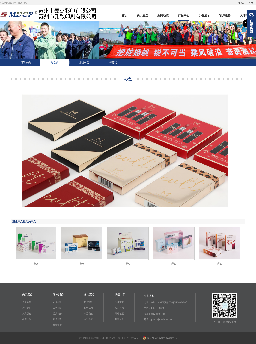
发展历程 (26, 313)
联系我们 (88, 313)
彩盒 (36, 263)
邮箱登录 (119, 319)
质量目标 (57, 325)
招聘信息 (88, 308)
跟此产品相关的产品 (24, 221)
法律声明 (119, 302)
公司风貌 (26, 302)
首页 (124, 16)
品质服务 (57, 313)
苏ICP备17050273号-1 (128, 338)
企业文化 (26, 308)
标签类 (113, 62)
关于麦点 (142, 16)
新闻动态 (163, 16)
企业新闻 (88, 319)
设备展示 (204, 16)
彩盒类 (55, 62)
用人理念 (88, 302)
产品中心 (183, 16)
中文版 (241, 2)
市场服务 (57, 302)
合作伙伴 (26, 319)
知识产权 (119, 308)
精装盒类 (25, 62)
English (252, 2)
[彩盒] (36, 243)
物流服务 (57, 319)
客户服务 (225, 16)
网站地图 (119, 313)
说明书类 (84, 62)
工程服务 (57, 308)
